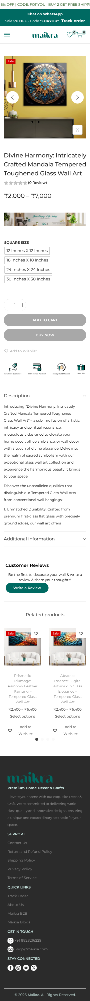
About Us (16, 904)
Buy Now (45, 335)
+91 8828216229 (28, 940)
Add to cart (45, 320)
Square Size (16, 242)
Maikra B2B (18, 913)
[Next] (77, 97)
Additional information (29, 539)
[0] (70, 35)
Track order (73, 20)
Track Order (18, 896)
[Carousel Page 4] (53, 739)
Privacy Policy (20, 869)
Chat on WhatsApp (45, 14)
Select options (22, 716)
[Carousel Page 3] (47, 739)
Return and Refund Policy (30, 851)
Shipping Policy (21, 860)
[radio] (27, 250)
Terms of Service (22, 878)
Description (17, 395)
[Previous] (12, 97)
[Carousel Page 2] (42, 739)
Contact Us (17, 843)
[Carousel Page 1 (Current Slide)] (36, 739)
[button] (20, 351)
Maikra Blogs (19, 922)
